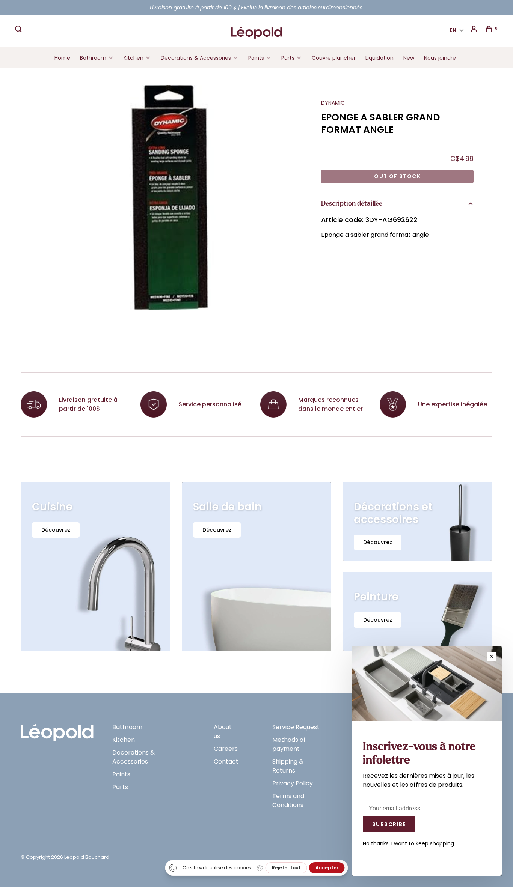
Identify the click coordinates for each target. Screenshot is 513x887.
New (408, 58)
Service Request (296, 727)
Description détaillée (351, 203)
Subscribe (389, 824)
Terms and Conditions (288, 800)
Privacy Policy (292, 783)
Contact (226, 761)
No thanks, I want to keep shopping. (409, 843)
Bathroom (93, 58)
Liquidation (379, 58)
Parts (287, 58)
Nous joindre (440, 58)
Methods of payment (289, 744)
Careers (226, 748)
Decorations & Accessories (196, 58)
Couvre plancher (334, 58)
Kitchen (133, 58)
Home (62, 58)
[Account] (475, 30)
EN (453, 30)
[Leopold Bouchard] (57, 729)
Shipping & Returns (287, 766)
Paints (256, 58)
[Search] (19, 30)
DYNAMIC (333, 103)
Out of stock (397, 176)
